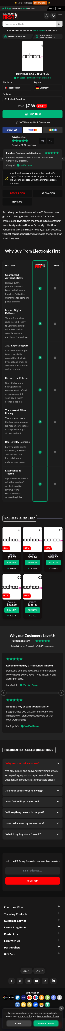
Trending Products (15, 914)
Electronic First (13, 907)
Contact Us (11, 934)
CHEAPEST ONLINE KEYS (31, 30)
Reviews (17, 201)
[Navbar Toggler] (60, 16)
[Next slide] (63, 159)
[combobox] (51, 8)
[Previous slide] (3, 693)
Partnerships (12, 947)
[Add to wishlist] (50, 141)
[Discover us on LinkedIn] (53, 981)
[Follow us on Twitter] (20, 981)
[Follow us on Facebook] (11, 981)
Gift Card (9, 954)
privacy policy (25, 1016)
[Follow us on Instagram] (28, 981)
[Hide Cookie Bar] (61, 1008)
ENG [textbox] (60, 8)
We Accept (32, 993)
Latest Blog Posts (15, 927)
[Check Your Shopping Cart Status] (53, 16)
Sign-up (32, 881)
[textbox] (51, 8)
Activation (48, 193)
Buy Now (35, 114)
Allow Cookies (46, 1023)
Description (17, 193)
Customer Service (15, 921)
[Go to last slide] (2, 159)
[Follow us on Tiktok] (45, 981)
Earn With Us (12, 941)
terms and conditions (48, 1016)
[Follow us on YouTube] (36, 981)
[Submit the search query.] (59, 24)
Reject (19, 1023)
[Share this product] (42, 141)
